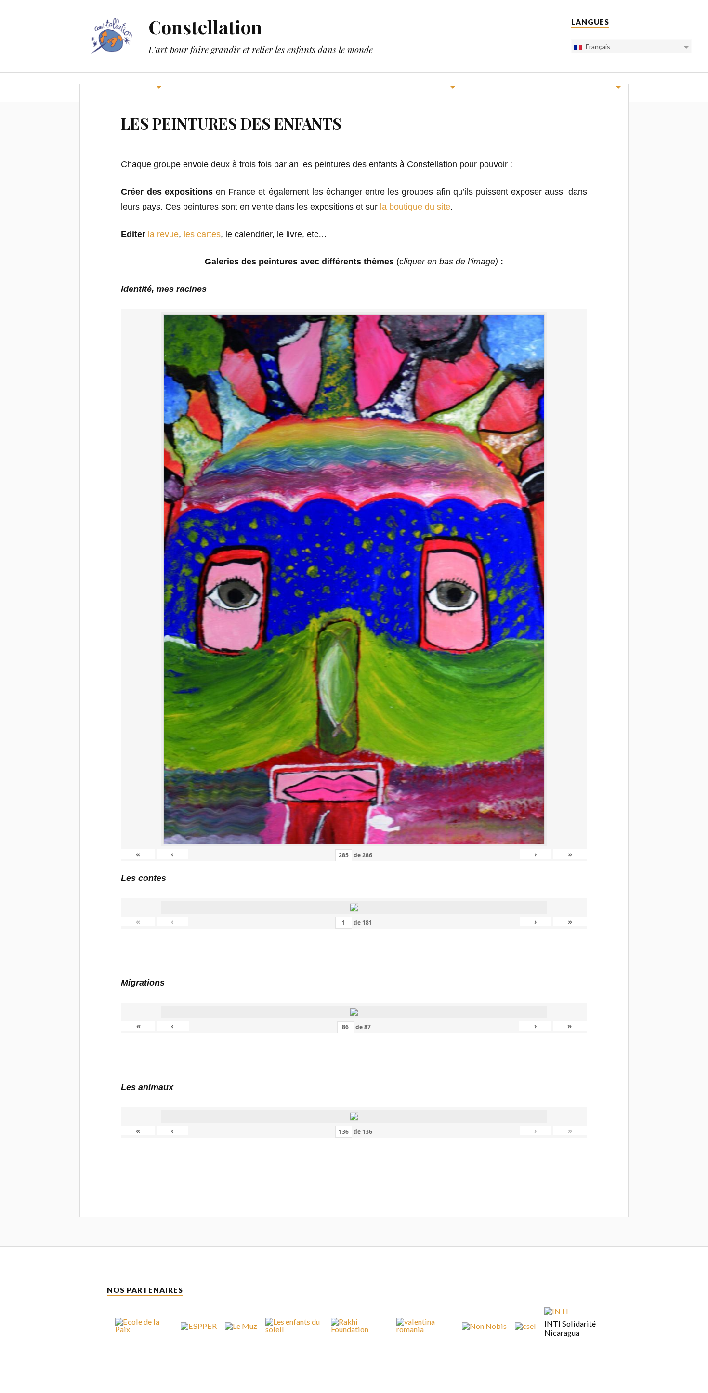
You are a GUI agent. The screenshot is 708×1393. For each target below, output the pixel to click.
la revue (163, 234)
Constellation (205, 26)
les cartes (202, 234)
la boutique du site (415, 206)
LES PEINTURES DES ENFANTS (231, 123)
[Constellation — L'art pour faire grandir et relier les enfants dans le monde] (111, 36)
